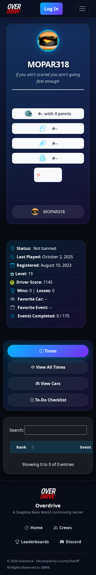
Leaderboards (35, 542)
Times (50, 351)
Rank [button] (21, 447)
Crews (65, 527)
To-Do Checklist (50, 400)
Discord (73, 542)
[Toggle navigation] (82, 9)
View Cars (50, 383)
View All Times (50, 367)
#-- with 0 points (54, 113)
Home (36, 527)
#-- (54, 128)
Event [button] (85, 447)
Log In (51, 9)
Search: (16, 430)
